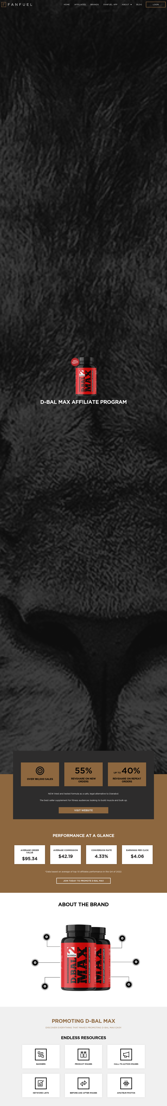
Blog (139, 4)
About (125, 4)
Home (67, 4)
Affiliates (80, 4)
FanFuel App (110, 4)
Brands (94, 4)
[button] (156, 4)
